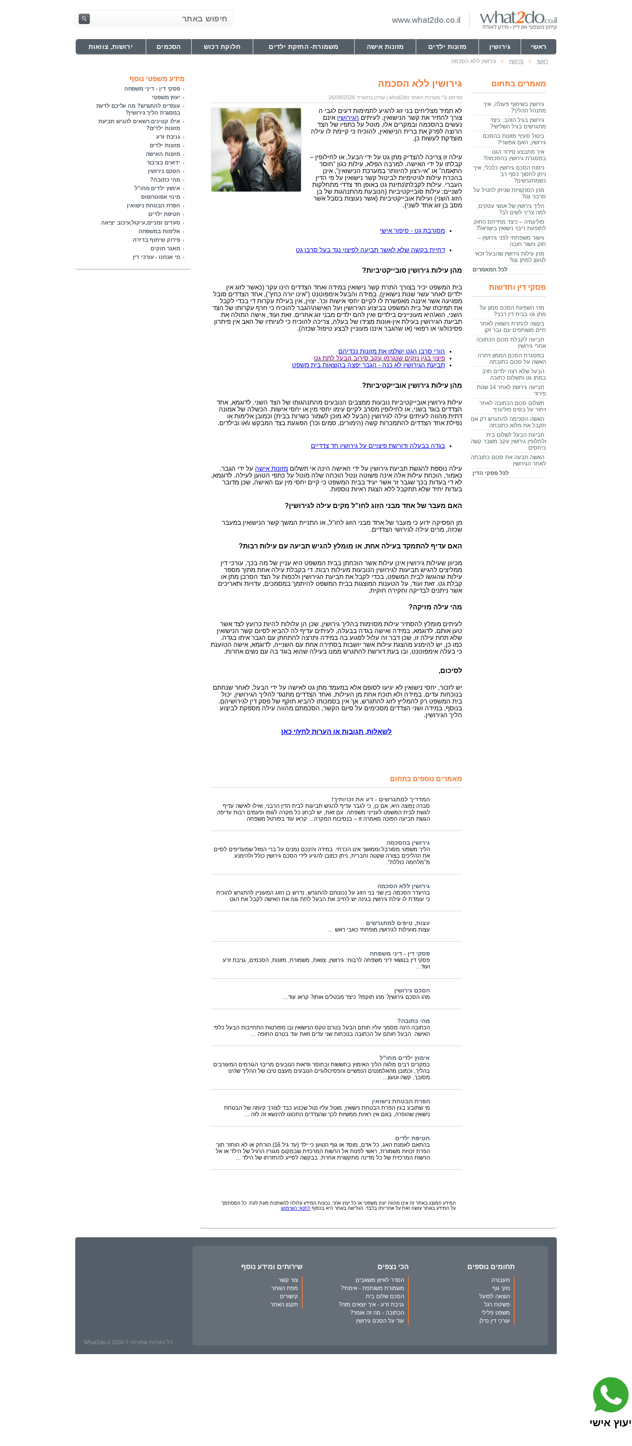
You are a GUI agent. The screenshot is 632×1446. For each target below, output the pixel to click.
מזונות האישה (163, 154)
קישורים (289, 1296)
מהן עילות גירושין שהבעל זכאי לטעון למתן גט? (510, 256)
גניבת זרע (168, 137)
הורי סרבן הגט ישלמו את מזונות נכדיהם (391, 351)
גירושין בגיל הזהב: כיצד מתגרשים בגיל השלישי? (518, 123)
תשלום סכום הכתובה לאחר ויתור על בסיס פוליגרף (512, 406)
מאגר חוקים (165, 248)
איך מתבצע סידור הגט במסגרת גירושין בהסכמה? (514, 155)
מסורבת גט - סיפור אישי (412, 230)
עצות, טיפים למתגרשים (398, 923)
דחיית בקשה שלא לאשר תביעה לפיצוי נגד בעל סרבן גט (370, 250)
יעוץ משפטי (166, 97)
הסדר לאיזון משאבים (380, 1280)
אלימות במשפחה (159, 231)
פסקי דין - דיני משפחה (400, 953)
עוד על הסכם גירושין (380, 1321)
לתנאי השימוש (295, 1208)
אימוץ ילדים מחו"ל (405, 1058)
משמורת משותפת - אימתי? (372, 1288)
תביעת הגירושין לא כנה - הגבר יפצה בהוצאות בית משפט (368, 365)
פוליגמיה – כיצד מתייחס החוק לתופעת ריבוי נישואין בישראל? (510, 225)
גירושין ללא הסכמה (403, 886)
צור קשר (288, 1280)
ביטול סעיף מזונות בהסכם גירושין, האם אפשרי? (514, 139)
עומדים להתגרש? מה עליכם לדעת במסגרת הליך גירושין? (138, 109)
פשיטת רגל (497, 1304)
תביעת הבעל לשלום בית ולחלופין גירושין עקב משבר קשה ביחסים (508, 441)
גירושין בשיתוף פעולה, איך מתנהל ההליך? (514, 107)
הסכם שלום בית (385, 1296)
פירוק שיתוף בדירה (156, 240)
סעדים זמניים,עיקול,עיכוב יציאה (140, 222)
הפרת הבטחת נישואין (401, 1101)
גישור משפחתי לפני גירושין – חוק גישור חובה (512, 240)
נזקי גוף (501, 1288)
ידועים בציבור (163, 162)
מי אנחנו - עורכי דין (156, 257)
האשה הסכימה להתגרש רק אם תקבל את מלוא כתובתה (508, 422)
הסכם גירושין (412, 990)
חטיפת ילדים (412, 1138)
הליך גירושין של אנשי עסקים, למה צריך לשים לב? (511, 209)
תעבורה (500, 1280)
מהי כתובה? (413, 1021)
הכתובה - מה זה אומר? (377, 1312)
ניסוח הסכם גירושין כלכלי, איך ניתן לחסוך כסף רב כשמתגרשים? (509, 174)
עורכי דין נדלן (494, 1321)
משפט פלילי (496, 1312)
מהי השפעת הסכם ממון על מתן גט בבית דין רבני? (513, 310)
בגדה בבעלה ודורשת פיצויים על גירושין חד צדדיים (378, 445)
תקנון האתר (284, 1304)
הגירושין (348, 117)
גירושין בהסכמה (408, 843)
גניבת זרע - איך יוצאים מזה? (371, 1304)
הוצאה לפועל (494, 1296)
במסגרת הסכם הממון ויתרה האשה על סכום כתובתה (512, 358)
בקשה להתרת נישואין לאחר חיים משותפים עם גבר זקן (513, 326)
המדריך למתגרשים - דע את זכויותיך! (380, 799)
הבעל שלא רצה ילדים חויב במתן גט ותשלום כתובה (514, 374)
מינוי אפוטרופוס (160, 197)
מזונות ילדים (165, 145)
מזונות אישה (271, 468)
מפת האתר (284, 1288)
